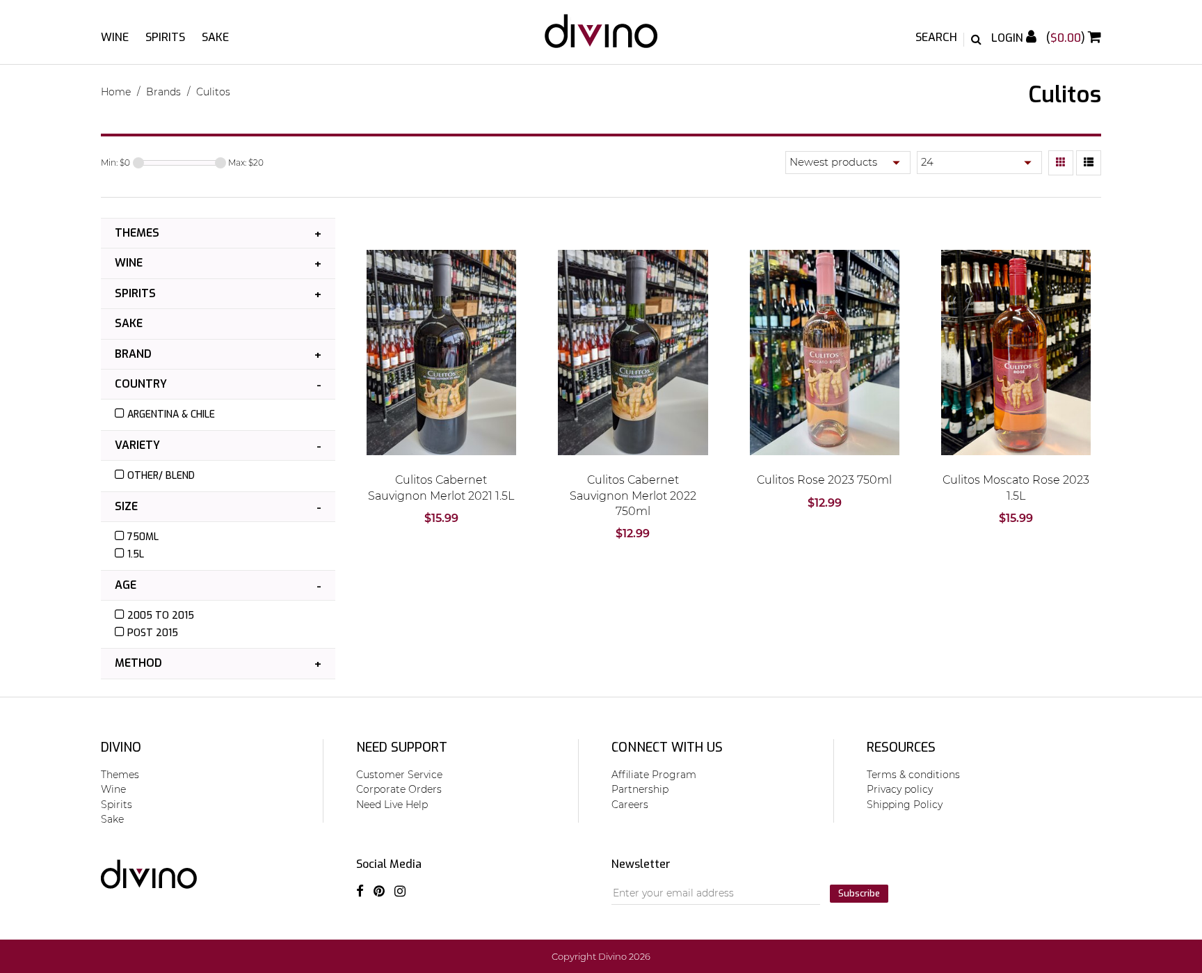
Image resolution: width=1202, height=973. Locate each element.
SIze (126, 506)
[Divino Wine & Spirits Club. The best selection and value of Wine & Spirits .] (601, 38)
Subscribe (859, 893)
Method (138, 663)
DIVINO (121, 747)
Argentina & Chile (171, 414)
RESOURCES (901, 747)
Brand (133, 354)
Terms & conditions (913, 774)
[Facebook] (360, 892)
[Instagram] (400, 892)
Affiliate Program (653, 774)
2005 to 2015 (160, 615)
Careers (629, 804)
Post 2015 (152, 633)
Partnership (639, 789)
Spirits (165, 37)
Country (141, 384)
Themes (137, 233)
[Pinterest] (379, 892)
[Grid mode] (1060, 162)
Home (116, 92)
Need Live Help (392, 804)
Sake (215, 37)
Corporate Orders (399, 789)
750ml (143, 537)
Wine (115, 37)
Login (1008, 38)
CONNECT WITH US (667, 747)
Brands (163, 92)
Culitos (213, 92)
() (1067, 38)
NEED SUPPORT (401, 747)
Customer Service (399, 774)
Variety (137, 445)
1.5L (135, 554)
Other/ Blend (161, 475)
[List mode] (1088, 162)
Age (125, 585)
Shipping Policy (905, 804)
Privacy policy (900, 789)
